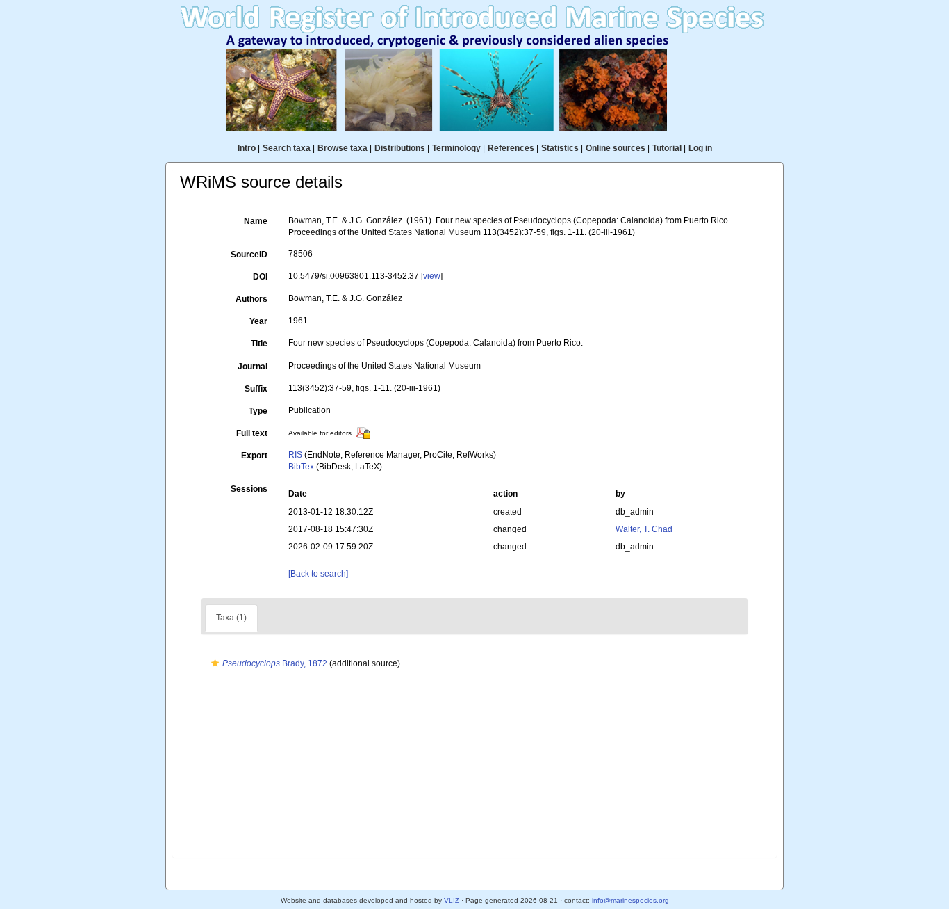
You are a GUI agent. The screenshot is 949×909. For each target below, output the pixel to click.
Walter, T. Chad (644, 529)
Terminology (456, 148)
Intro (247, 148)
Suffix (256, 389)
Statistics (560, 148)
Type (258, 411)
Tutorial (667, 148)
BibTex (301, 467)
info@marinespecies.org (630, 900)
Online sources (615, 148)
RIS (295, 455)
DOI (260, 277)
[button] (215, 663)
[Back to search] (318, 574)
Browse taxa (342, 148)
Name (255, 221)
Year (258, 321)
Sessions (249, 489)
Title (259, 343)
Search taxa (287, 148)
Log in (700, 148)
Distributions (399, 148)
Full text (251, 433)
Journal (252, 366)
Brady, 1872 (274, 663)
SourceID (249, 254)
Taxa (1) (231, 617)
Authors (251, 299)
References (511, 148)
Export (254, 455)
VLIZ (451, 900)
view (431, 276)
